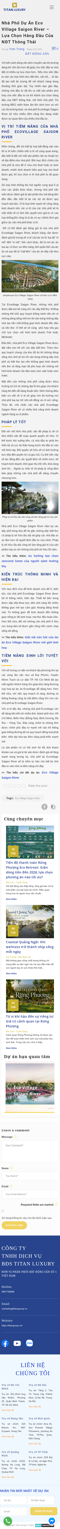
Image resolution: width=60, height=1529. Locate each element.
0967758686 (8, 1291)
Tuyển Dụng (21, 882)
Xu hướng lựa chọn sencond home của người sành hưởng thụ (30, 561)
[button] (51, 1086)
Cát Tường (11, 957)
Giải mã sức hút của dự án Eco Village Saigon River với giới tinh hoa (30, 642)
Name (5, 1168)
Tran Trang (16, 49)
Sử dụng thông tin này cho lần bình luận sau (27, 1218)
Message (7, 1137)
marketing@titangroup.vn (14, 1308)
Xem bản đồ (8, 1410)
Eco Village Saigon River (27, 798)
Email (5, 1186)
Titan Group (20, 1525)
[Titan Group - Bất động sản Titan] (14, 6)
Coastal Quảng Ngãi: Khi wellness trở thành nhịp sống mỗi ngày (30, 947)
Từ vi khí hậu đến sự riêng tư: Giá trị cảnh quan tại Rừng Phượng (30, 1021)
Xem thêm (11, 899)
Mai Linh (10, 882)
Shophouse (20, 1100)
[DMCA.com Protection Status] (44, 1525)
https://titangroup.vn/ (12, 1325)
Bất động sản (37, 53)
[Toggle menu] (52, 7)
